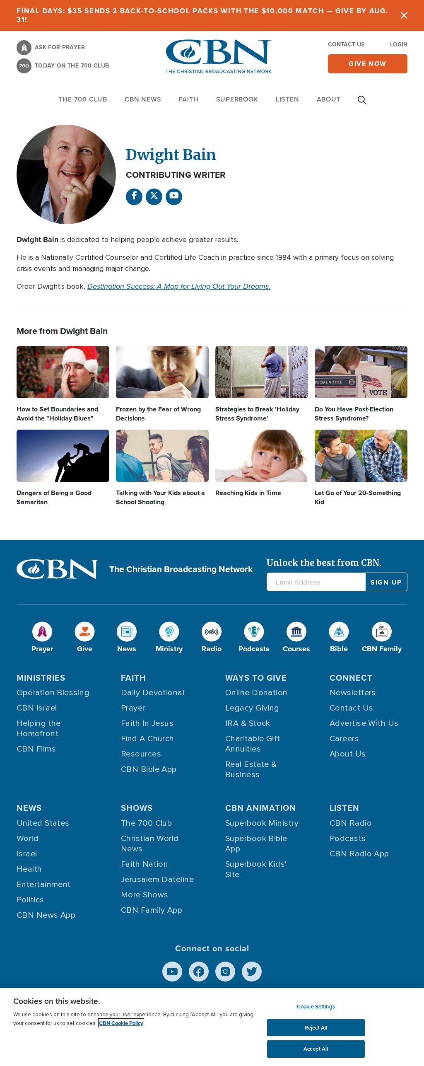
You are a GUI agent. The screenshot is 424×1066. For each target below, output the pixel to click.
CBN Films (36, 749)
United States (43, 823)
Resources (141, 754)
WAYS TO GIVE (256, 678)
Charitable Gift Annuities (252, 744)
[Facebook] (134, 197)
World (28, 839)
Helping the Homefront (39, 728)
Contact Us (346, 44)
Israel (27, 854)
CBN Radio (351, 823)
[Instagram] (225, 971)
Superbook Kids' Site (256, 869)
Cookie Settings (316, 1006)
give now (368, 63)
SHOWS (137, 808)
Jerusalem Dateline (157, 880)
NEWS (29, 808)
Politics (30, 900)
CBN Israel (37, 708)
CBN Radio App (359, 854)
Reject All (316, 1028)
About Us (348, 754)
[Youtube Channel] (174, 197)
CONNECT (351, 678)
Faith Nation (144, 864)
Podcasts (348, 839)
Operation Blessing (53, 693)
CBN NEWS (143, 99)
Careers (344, 739)
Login (398, 44)
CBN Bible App (149, 769)
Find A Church (147, 739)
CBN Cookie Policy (121, 1023)
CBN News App (46, 915)
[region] (212, 1027)
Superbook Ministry (262, 823)
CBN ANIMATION (260, 808)
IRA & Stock (247, 723)
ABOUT (329, 99)
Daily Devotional (152, 693)
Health (29, 869)
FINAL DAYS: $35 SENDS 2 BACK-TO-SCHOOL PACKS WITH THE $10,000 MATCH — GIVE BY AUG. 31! (202, 15)
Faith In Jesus (147, 723)
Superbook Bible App (256, 844)
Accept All (316, 1049)
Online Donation (256, 693)
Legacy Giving (252, 708)
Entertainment (44, 885)
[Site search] (361, 104)
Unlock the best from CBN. (324, 563)
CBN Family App (151, 910)
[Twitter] (252, 971)
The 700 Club (82, 99)
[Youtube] (172, 971)
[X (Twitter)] (154, 197)
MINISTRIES (41, 678)
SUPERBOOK (237, 99)
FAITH (189, 99)
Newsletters (353, 693)
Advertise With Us (364, 723)
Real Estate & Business (251, 769)
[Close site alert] (404, 15)
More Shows (145, 895)
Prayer (133, 708)
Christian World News (150, 844)
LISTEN (287, 99)
